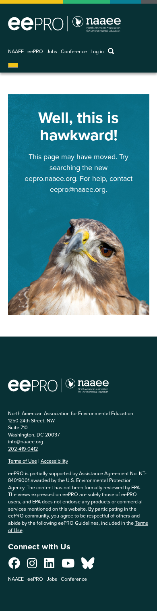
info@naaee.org (25, 441)
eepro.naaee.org (50, 178)
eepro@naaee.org (77, 189)
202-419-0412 (23, 448)
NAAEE (16, 51)
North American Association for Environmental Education (64, 23)
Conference (74, 51)
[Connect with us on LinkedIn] (49, 565)
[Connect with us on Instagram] (32, 565)
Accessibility (54, 460)
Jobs (52, 51)
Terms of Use (22, 460)
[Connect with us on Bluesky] (87, 565)
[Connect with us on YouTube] (68, 565)
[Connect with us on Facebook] (14, 565)
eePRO (35, 51)
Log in (97, 51)
